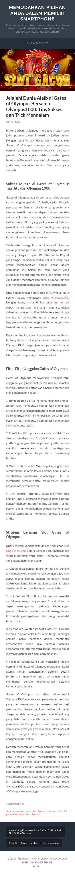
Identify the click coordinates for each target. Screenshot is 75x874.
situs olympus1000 (55, 297)
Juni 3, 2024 (13, 122)
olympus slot (55, 811)
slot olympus (33, 814)
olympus (41, 811)
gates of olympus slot (24, 811)
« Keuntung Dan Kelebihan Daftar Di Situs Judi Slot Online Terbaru (35, 832)
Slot (21, 803)
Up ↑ (39, 866)
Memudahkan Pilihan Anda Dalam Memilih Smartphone (37, 13)
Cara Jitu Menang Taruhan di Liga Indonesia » (34, 843)
